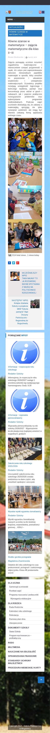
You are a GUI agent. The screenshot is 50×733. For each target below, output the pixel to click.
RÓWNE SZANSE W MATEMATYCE (18, 33)
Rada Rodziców (16, 607)
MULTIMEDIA (14, 647)
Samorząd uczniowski (18, 587)
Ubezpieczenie (15, 623)
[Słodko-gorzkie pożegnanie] (25, 542)
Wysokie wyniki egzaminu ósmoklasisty (24, 511)
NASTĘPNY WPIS (20, 300)
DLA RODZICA (14, 603)
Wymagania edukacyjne (20, 599)
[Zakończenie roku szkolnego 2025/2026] (25, 449)
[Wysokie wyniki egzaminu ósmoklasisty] (25, 497)
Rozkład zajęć (15, 591)
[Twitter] (13, 262)
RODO (11, 643)
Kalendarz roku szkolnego (20, 611)
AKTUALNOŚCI (16, 27)
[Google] (17, 262)
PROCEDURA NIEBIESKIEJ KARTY (24, 668)
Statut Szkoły (15, 632)
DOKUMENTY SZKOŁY (18, 628)
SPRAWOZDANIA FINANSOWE (22, 656)
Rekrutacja (14, 615)
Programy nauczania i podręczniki (23, 595)
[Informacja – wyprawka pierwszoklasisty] (25, 400)
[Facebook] (9, 262)
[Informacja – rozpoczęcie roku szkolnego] (25, 352)
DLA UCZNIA (14, 583)
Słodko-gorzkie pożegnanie (19, 557)
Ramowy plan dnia (17, 619)
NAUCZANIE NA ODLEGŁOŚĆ (22, 652)
